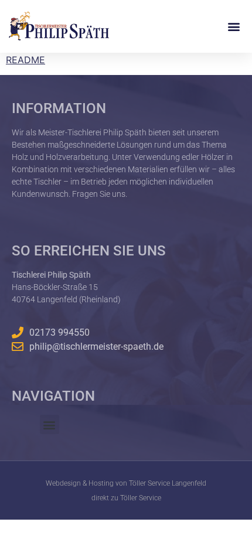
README (25, 60)
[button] (233, 26)
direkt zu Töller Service (126, 498)
